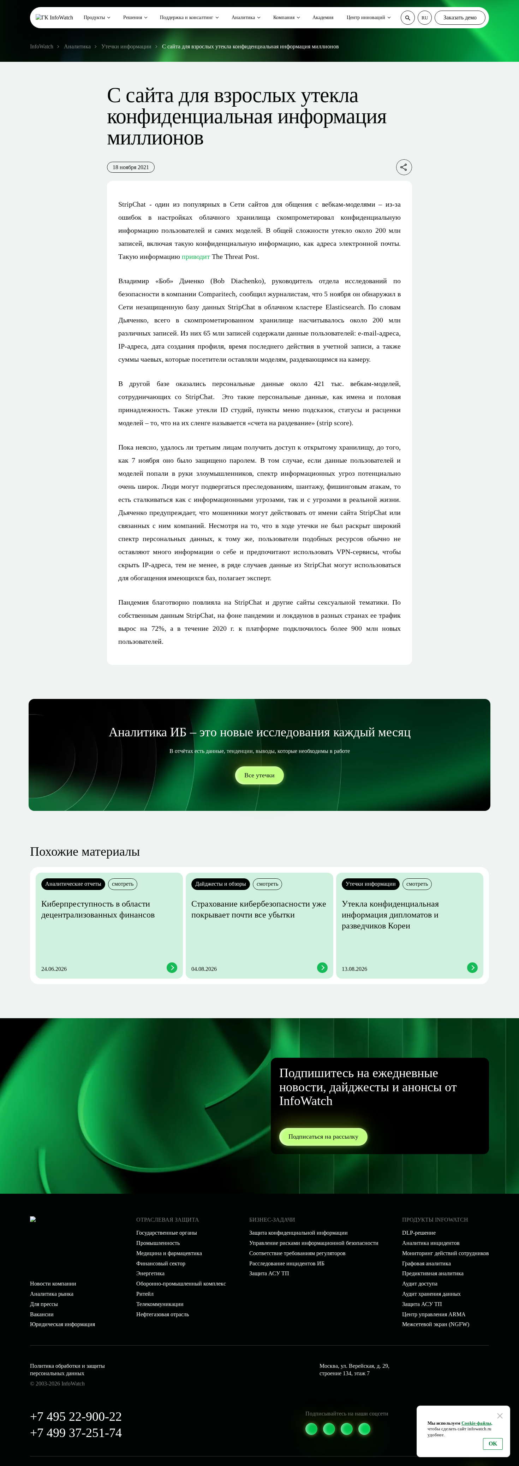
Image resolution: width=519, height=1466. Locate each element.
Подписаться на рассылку (323, 1136)
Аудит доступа (419, 1284)
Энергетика (150, 1273)
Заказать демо (460, 17)
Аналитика (243, 17)
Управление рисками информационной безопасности (313, 1243)
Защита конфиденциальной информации (298, 1233)
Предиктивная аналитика (433, 1273)
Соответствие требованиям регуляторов (297, 1253)
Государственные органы (166, 1233)
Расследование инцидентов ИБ (286, 1263)
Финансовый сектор (160, 1263)
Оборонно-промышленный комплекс (181, 1284)
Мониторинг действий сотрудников (445, 1253)
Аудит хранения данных (431, 1294)
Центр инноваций (366, 17)
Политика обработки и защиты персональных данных (67, 1369)
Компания (283, 17)
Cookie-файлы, (476, 1423)
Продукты (94, 17)
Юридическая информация (62, 1324)
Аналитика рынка (51, 1294)
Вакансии (42, 1314)
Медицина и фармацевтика (169, 1253)
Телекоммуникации (160, 1304)
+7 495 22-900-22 (76, 1416)
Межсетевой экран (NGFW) (435, 1324)
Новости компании (53, 1284)
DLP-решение (419, 1233)
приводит (196, 256)
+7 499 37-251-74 (76, 1432)
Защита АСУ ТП (269, 1273)
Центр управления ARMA (434, 1314)
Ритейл (145, 1294)
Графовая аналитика (426, 1263)
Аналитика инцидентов (431, 1243)
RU (425, 17)
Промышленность (158, 1243)
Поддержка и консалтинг (186, 17)
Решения (132, 17)
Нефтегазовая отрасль (162, 1314)
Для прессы (44, 1304)
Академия (322, 17)
